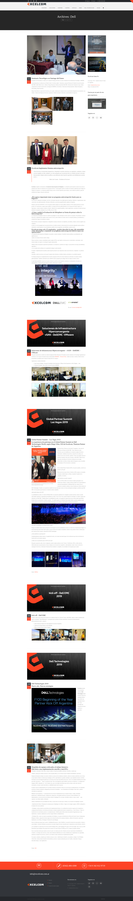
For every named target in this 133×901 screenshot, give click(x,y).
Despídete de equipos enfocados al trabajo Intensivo (50, 767)
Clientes (67, 7)
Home (63, 19)
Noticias (74, 7)
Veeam (98, 7)
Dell (35, 848)
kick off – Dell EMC (39, 615)
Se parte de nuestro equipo (54, 885)
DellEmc (36, 572)
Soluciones (52, 7)
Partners (60, 7)
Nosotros (44, 7)
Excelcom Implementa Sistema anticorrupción (48, 168)
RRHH (80, 7)
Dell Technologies (89, 7)
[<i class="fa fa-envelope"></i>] (103, 7)
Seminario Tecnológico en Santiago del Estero (48, 78)
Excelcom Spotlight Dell (77, 307)
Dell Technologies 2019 (40, 684)
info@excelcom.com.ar (95, 85)
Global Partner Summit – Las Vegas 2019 (46, 440)
